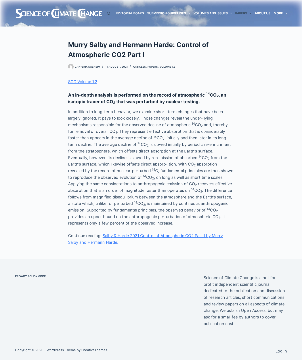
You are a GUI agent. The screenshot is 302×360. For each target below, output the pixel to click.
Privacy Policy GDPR (30, 276)
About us (262, 13)
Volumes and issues (210, 13)
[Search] (108, 13)
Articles (139, 66)
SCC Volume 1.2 (82, 81)
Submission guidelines (166, 13)
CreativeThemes (94, 350)
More (278, 13)
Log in (281, 351)
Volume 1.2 (167, 66)
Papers (241, 13)
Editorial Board (130, 13)
